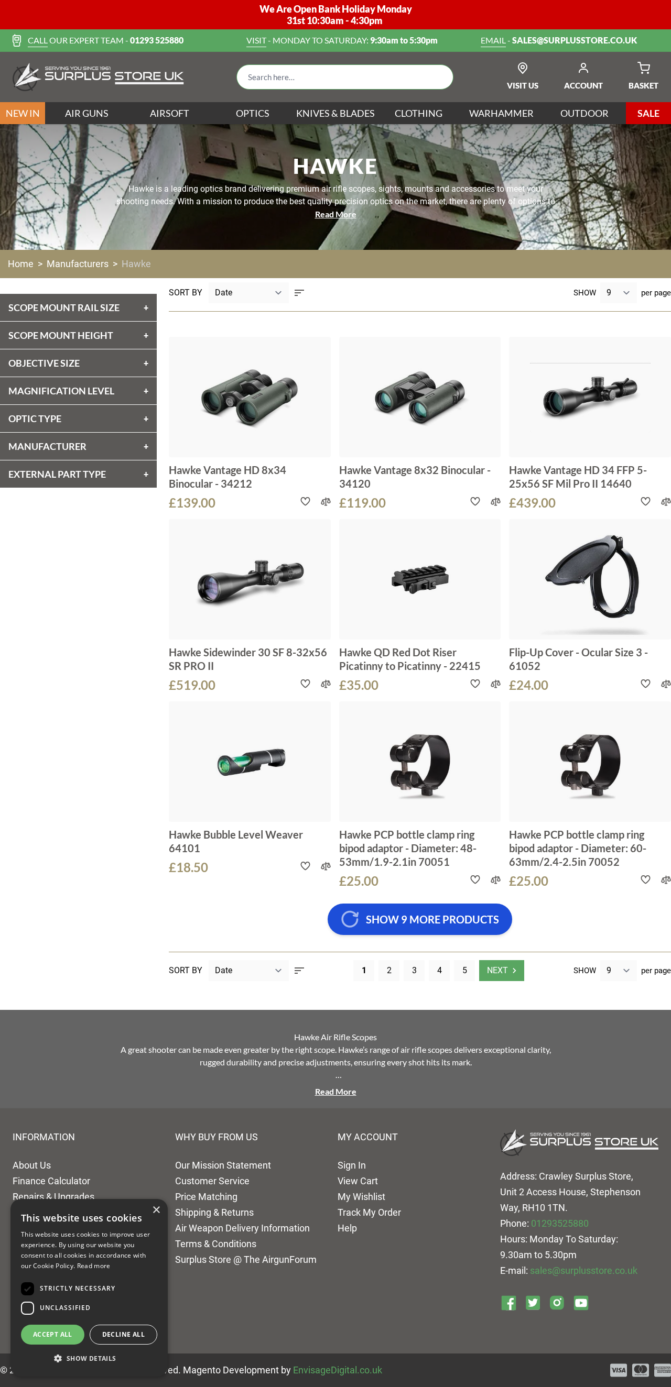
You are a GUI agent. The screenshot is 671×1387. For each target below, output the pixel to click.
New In (23, 113)
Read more (94, 1265)
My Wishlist (361, 1196)
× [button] (156, 1210)
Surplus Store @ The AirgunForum (246, 1259)
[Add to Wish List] (305, 501)
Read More (335, 214)
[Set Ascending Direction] (299, 293)
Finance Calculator (51, 1180)
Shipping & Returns (214, 1212)
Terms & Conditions (215, 1243)
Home (21, 263)
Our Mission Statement (223, 1165)
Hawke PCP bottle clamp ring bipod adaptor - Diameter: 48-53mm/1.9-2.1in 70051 (408, 848)
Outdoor (584, 113)
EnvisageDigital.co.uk (337, 1369)
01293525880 (560, 1223)
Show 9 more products (432, 919)
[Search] (437, 77)
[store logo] (98, 77)
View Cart (358, 1180)
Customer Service (212, 1180)
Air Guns (87, 113)
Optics (252, 113)
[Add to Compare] (326, 501)
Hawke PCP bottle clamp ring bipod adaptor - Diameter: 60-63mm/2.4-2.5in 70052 (577, 848)
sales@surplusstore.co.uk (583, 1270)
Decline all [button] (123, 1334)
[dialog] (89, 1288)
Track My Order (369, 1212)
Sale (648, 113)
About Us (32, 1165)
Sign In (352, 1165)
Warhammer (501, 113)
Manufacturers (78, 263)
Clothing (418, 113)
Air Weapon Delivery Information (242, 1228)
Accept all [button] (52, 1334)
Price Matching (206, 1196)
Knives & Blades (335, 113)
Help (347, 1228)
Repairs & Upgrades (53, 1196)
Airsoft (169, 113)
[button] (89, 1358)
